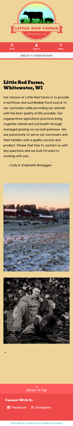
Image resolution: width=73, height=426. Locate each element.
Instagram (42, 407)
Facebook (18, 407)
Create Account (43, 55)
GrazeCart (57, 423)
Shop (12, 49)
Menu (60, 49)
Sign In (36, 49)
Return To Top (36, 390)
